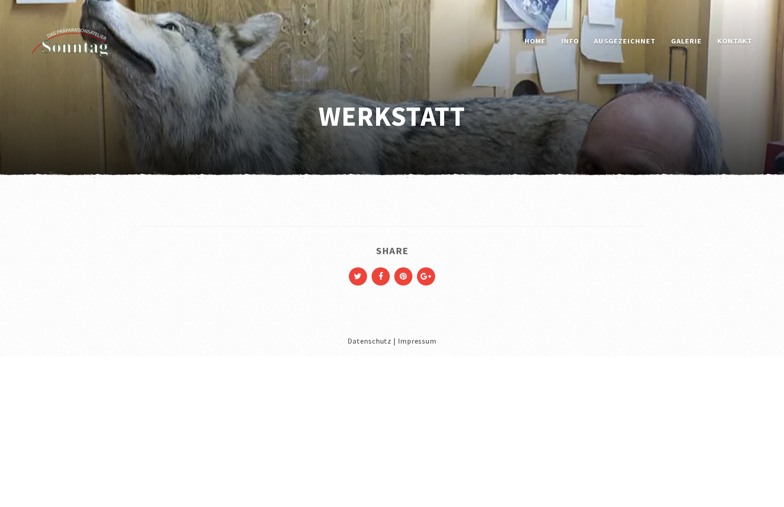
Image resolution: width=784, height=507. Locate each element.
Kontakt (734, 40)
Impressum (417, 340)
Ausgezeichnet (625, 40)
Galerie (686, 40)
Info (570, 40)
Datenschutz (370, 340)
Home (535, 40)
